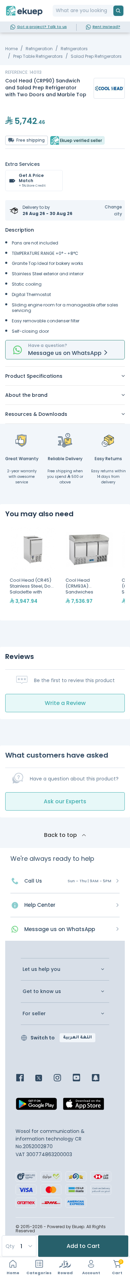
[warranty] (22, 440)
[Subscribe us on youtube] (81, 1078)
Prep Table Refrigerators (38, 56)
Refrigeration (39, 49)
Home (11, 49)
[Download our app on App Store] (83, 1105)
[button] (109, 210)
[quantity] (18, 1246)
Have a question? (47, 345)
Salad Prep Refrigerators (96, 56)
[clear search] (111, 11)
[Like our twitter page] (44, 1078)
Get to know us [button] (42, 991)
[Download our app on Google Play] (36, 1105)
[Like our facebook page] (25, 1078)
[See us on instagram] (62, 1078)
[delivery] (65, 440)
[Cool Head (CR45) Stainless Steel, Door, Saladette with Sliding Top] (33, 569)
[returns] (108, 440)
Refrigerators (74, 49)
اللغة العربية (77, 1037)
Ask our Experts (65, 801)
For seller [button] (34, 1014)
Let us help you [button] (41, 969)
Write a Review (65, 703)
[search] (118, 11)
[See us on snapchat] (100, 1078)
